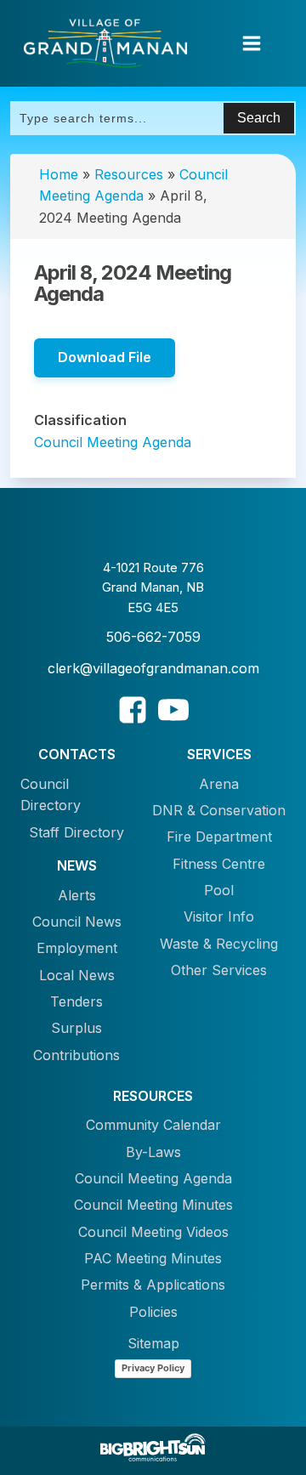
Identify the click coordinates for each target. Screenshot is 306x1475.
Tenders (76, 1001)
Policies (153, 1311)
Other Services (219, 970)
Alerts (77, 895)
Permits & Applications (153, 1284)
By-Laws (153, 1151)
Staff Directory (76, 832)
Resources (128, 174)
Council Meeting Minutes (153, 1204)
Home (58, 174)
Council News (77, 921)
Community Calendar (153, 1124)
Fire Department (219, 836)
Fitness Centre (219, 863)
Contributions (76, 1055)
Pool (219, 890)
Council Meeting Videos (153, 1231)
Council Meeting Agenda (112, 442)
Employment (77, 947)
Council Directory (50, 794)
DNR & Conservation (219, 810)
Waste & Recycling (219, 943)
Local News (77, 975)
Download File (104, 357)
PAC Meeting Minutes (153, 1258)
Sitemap (153, 1343)
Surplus (76, 1027)
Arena (219, 783)
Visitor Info (219, 916)
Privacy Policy (153, 1368)
